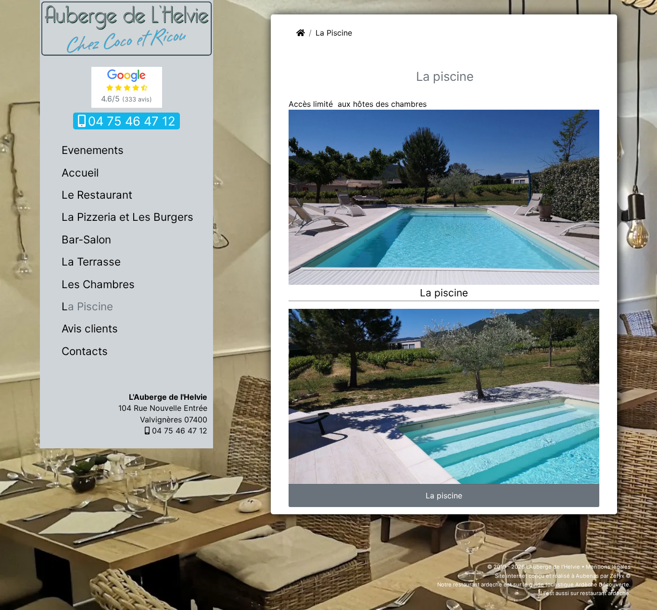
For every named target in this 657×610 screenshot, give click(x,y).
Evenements (93, 149)
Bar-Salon (86, 239)
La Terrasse (91, 261)
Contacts (85, 350)
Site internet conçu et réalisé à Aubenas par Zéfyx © (563, 575)
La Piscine (87, 306)
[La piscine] (444, 196)
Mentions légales (608, 566)
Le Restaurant (97, 194)
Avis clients (90, 328)
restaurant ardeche (477, 584)
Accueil (80, 172)
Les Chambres (98, 284)
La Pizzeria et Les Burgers (127, 216)
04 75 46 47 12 (131, 121)
